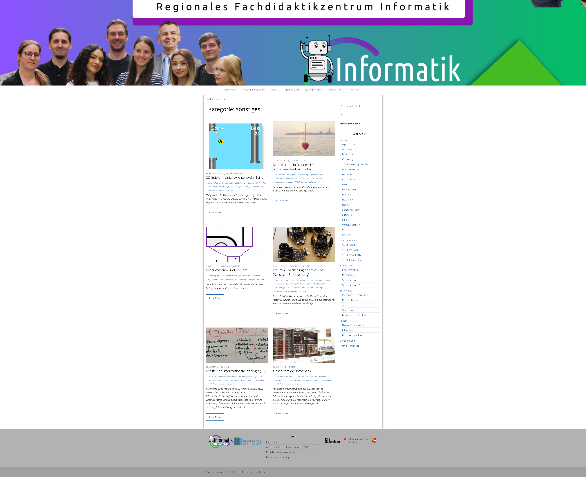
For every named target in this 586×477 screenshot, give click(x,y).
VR (343, 229)
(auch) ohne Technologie (232, 276)
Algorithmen (212, 190)
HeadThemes (260, 472)
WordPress (233, 472)
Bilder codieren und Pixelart (226, 270)
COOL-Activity (219, 183)
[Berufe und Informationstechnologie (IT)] (237, 344)
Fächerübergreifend (214, 276)
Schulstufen (346, 265)
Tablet (345, 304)
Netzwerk (347, 194)
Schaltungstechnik (351, 209)
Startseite (230, 90)
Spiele (210, 183)
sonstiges (248, 186)
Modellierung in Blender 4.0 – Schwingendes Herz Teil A (294, 166)
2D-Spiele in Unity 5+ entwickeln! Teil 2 (235, 177)
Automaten (348, 149)
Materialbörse (314, 90)
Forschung (336, 90)
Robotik (303, 291)
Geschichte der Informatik (292, 371)
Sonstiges (347, 234)
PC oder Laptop (237, 186)
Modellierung (258, 186)
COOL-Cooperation (319, 284)
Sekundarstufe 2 (224, 186)
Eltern (274, 90)
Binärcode (260, 279)
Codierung (242, 279)
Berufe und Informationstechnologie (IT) (235, 371)
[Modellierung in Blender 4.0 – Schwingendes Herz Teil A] (304, 138)
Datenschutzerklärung (277, 457)
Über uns (354, 90)
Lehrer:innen (291, 90)
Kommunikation (350, 179)
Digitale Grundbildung (216, 279)
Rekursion (347, 199)
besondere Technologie (315, 287)
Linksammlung (347, 340)
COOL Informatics (233, 190)
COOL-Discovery (240, 183)
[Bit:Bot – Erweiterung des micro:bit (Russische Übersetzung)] (304, 243)
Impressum (272, 442)
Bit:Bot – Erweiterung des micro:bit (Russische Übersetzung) (298, 272)
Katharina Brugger (234, 173)
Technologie (290, 174)
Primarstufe (292, 287)
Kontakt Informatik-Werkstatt (281, 452)
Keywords (345, 139)
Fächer (343, 320)
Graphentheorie (350, 169)
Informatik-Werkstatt (253, 90)
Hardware (347, 174)
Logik (344, 184)
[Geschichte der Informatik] (304, 344)
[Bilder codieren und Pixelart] (237, 243)
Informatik (229, 183)
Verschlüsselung (351, 224)
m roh (226, 367)
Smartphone (348, 309)
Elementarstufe (350, 269)
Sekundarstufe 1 (254, 183)
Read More (215, 212)
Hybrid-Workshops (349, 345)
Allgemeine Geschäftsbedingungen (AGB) (287, 447)
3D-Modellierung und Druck (356, 164)
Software (221, 190)
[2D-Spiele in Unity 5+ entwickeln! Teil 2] (237, 144)
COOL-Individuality (316, 280)
